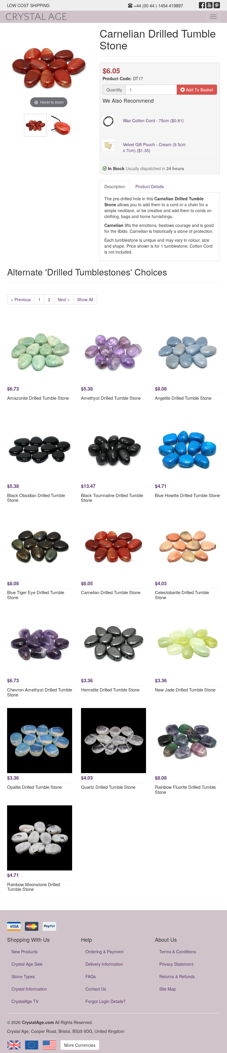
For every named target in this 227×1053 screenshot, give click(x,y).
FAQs (90, 976)
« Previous (21, 299)
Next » (64, 299)
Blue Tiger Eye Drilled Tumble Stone (35, 594)
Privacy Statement (176, 964)
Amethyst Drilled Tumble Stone (111, 398)
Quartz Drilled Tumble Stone (108, 787)
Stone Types (23, 976)
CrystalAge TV (25, 1001)
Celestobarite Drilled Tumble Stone (182, 594)
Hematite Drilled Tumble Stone (110, 689)
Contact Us (95, 989)
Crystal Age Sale (27, 964)
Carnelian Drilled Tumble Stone (110, 592)
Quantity (114, 90)
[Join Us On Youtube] (209, 5)
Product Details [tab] (149, 186)
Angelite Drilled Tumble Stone (183, 398)
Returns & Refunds (177, 976)
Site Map (167, 989)
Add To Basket (199, 90)
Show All (85, 299)
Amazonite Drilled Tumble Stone (38, 398)
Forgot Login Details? (105, 1001)
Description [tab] (114, 186)
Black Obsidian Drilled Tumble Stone (36, 497)
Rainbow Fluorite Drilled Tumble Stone (185, 789)
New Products (25, 951)
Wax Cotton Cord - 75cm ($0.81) (153, 120)
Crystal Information (29, 989)
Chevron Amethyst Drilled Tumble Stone (39, 692)
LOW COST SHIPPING (28, 5)
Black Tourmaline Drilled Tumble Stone (112, 497)
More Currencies (79, 1045)
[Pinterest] (217, 5)
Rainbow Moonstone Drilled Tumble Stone (33, 886)
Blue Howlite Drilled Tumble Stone (187, 495)
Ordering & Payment (104, 951)
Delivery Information (104, 964)
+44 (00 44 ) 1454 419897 (157, 5)
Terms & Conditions (177, 951)
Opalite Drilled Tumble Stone (34, 787)
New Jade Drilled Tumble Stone (185, 689)
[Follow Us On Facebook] (202, 5)
